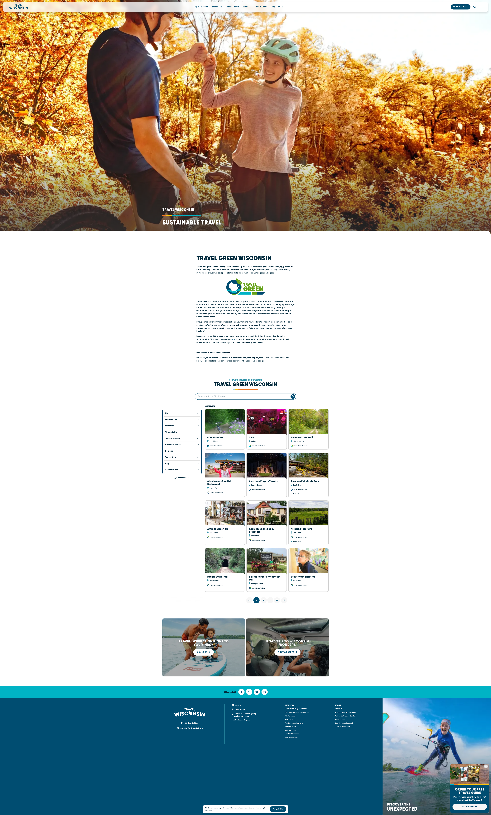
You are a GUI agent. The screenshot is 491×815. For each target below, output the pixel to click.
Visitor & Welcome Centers (345, 716)
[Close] (486, 766)
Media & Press (290, 727)
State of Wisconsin (342, 727)
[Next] (284, 600)
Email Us (238, 705)
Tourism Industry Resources (296, 709)
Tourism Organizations (294, 723)
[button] (460, 6)
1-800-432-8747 (241, 710)
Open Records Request (344, 723)
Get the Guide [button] (468, 807)
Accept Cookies (278, 809)
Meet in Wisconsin (292, 734)
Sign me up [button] (202, 652)
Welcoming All (340, 720)
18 (277, 600)
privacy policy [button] (259, 808)
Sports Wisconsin (291, 737)
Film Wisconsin (291, 716)
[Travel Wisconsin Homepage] (18, 6)
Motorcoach (289, 720)
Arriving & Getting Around (345, 712)
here (232, 339)
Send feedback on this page (241, 720)
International (290, 730)
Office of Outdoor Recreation (297, 712)
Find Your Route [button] (286, 652)
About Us (338, 709)
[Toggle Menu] (479, 7)
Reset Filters (183, 478)
